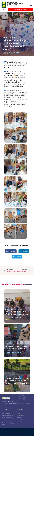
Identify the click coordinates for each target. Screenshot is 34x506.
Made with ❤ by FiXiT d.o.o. (17, 433)
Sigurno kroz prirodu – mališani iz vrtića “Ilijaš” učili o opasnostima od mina (17, 312)
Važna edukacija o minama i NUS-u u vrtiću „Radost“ (16, 347)
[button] (31, 5)
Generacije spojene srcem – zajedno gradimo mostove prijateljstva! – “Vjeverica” (16, 381)
